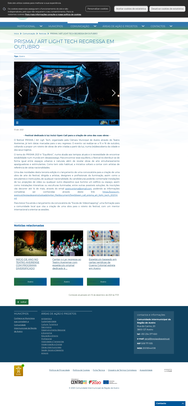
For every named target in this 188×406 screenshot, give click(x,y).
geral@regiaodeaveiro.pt (157, 339)
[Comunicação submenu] (95, 26)
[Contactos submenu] (171, 26)
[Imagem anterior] (20, 93)
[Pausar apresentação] (17, 122)
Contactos (158, 26)
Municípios (55, 26)
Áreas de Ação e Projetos (120, 26)
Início (16, 33)
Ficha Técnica (99, 370)
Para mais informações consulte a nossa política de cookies (53, 14)
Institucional (26, 26)
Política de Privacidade (59, 370)
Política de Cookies (81, 370)
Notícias (42, 33)
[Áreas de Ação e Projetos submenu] (143, 26)
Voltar (24, 302)
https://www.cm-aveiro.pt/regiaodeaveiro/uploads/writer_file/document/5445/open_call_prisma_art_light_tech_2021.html (67, 195)
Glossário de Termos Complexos (122, 370)
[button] (103, 122)
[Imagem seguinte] (113, 93)
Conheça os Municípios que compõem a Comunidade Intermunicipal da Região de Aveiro (25, 325)
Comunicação (80, 26)
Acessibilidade (146, 370)
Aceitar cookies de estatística (131, 9)
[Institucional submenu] (41, 26)
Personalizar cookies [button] (97, 9)
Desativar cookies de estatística (167, 9)
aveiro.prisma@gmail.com (78, 188)
